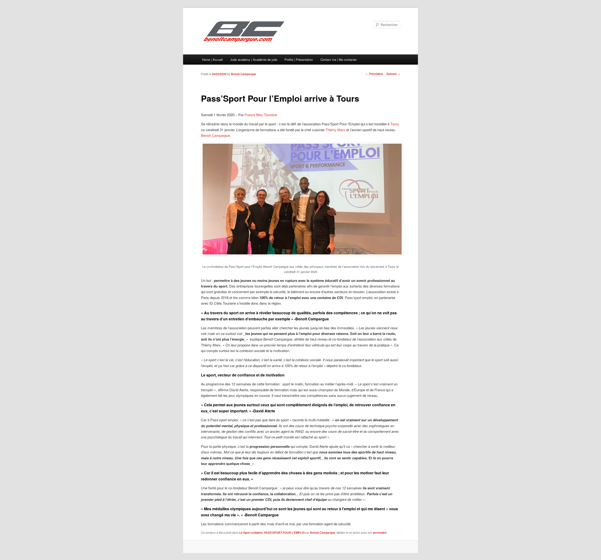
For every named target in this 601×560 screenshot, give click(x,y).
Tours (394, 123)
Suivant (393, 74)
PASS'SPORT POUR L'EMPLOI (284, 532)
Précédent (374, 74)
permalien (379, 532)
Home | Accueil (212, 59)
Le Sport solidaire (251, 532)
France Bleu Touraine (261, 114)
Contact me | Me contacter (338, 59)
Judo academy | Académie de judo (253, 59)
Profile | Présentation (299, 59)
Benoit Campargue (243, 74)
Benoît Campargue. (216, 135)
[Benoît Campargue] (269, 31)
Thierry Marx (335, 129)
